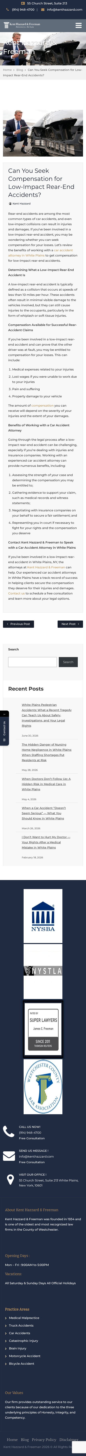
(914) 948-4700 (23, 9)
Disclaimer (68, 1440)
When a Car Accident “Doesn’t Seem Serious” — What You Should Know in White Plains (44, 813)
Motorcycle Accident (24, 1356)
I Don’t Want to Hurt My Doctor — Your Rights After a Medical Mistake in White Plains (46, 842)
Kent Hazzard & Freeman (46, 567)
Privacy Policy (44, 1440)
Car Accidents (19, 1333)
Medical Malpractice (24, 1318)
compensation (42, 405)
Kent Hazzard (22, 203)
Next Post (69, 624)
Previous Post (20, 624)
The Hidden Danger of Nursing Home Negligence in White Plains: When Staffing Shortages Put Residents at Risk (47, 752)
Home (7, 70)
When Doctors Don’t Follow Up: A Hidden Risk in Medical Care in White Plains (46, 784)
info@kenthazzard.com (64, 9)
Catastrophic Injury (23, 1341)
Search (13, 649)
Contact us (16, 593)
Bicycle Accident (21, 1363)
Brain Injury (17, 1348)
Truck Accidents (21, 1325)
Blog (19, 70)
